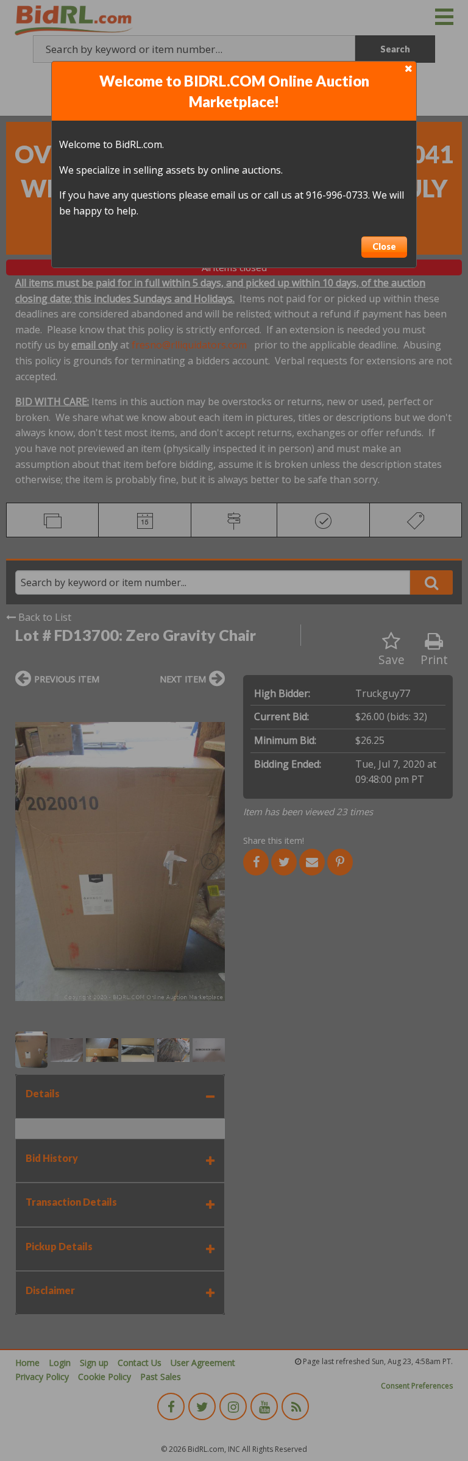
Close (384, 246)
